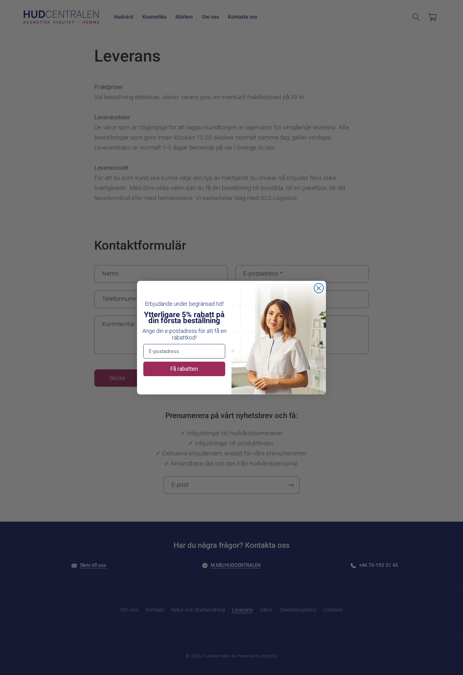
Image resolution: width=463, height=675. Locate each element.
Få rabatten (184, 368)
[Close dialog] (318, 288)
